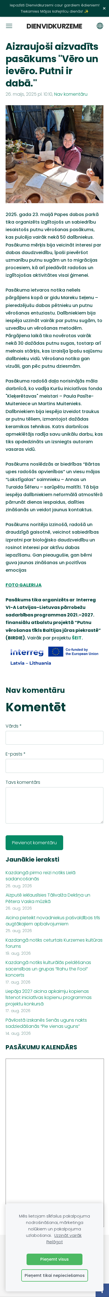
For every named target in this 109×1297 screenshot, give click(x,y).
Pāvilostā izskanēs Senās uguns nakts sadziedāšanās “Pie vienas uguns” (46, 1023)
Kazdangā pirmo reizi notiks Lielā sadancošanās (40, 876)
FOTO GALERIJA (24, 585)
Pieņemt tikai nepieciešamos (55, 1275)
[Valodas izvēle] (100, 26)
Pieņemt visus (54, 1259)
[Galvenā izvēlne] (9, 26)
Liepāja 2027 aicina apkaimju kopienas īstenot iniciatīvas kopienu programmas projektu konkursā (49, 997)
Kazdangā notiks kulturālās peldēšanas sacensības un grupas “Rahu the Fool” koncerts (48, 969)
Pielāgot (54, 1242)
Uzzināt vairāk (68, 1235)
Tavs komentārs (23, 782)
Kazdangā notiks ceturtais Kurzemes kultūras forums (54, 943)
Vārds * (14, 726)
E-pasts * (16, 754)
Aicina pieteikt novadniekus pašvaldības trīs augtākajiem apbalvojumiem (53, 921)
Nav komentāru (70, 94)
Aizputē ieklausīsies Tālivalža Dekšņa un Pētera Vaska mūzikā (48, 898)
